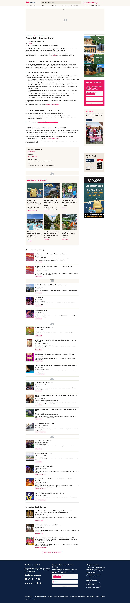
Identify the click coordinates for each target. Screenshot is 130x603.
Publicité (103, 596)
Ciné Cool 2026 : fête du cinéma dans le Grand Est (49, 493)
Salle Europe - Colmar (41, 257)
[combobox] (94, 93)
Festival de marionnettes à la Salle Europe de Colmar (50, 253)
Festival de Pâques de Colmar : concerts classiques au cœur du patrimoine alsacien (54, 267)
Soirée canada (39, 297)
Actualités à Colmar (39, 520)
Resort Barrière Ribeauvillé (42, 515)
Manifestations (41, 35)
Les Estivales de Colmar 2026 (43, 382)
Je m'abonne (94, 103)
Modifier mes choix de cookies (61, 596)
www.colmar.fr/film (32, 156)
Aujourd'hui (32, 5)
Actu (85, 5)
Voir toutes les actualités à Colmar (52, 552)
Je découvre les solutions (94, 587)
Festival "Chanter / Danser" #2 (44, 327)
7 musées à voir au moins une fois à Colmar (48, 525)
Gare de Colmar (39, 427)
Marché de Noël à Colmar (40, 431)
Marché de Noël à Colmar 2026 (44, 466)
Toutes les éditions (90, 165)
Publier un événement (90, 2)
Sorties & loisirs (74, 5)
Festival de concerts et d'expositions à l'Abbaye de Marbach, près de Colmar (55, 410)
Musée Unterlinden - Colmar (42, 369)
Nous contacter (90, 596)
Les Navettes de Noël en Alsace (44, 423)
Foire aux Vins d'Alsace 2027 (43, 453)
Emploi (97, 596)
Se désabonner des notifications (77, 596)
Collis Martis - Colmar (41, 331)
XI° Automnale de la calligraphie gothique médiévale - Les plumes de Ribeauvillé (55, 340)
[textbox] (95, 94)
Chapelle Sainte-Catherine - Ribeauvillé (45, 345)
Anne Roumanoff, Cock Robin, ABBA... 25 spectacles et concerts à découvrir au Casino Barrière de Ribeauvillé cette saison (54, 511)
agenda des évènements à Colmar (48, 122)
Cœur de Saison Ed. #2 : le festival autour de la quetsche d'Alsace (54, 354)
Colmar (32, 2)
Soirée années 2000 (41, 310)
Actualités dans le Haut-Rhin (40, 547)
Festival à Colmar (38, 262)
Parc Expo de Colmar (41, 444)
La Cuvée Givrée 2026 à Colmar (44, 440)
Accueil (27, 35)
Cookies (50, 596)
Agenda (63, 5)
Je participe (89, 120)
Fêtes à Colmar (38, 390)
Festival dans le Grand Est (40, 500)
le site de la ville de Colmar (52, 104)
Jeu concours (94, 114)
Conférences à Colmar (39, 373)
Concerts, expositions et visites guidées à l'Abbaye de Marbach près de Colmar (56, 395)
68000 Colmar (32, 151)
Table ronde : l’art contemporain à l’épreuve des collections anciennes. (56, 365)
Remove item (94, 94)
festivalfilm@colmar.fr (53, 138)
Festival (46, 35)
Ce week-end (53, 5)
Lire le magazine (90, 160)
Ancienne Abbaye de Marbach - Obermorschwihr (47, 400)
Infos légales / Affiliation (40, 596)
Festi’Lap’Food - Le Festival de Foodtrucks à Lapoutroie (51, 284)
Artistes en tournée (95, 5)
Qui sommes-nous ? (29, 596)
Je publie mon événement (94, 575)
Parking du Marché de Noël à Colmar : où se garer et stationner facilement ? (53, 479)
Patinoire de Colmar (40, 301)
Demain (42, 5)
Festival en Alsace (38, 361)
